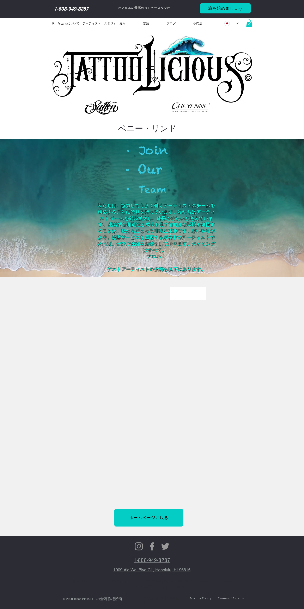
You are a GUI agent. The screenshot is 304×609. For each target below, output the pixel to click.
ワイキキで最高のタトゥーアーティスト (166, 581)
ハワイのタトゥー (115, 581)
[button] (92, 23)
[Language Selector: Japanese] (231, 23)
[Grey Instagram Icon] (138, 546)
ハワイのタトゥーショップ (76, 581)
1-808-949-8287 (71, 9)
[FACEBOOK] (152, 546)
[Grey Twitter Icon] (165, 546)
